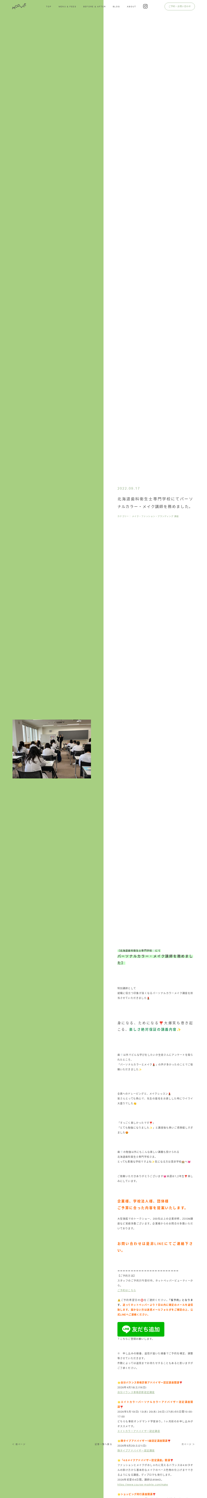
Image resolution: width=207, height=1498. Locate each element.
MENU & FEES (67, 7)
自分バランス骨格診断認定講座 (136, 1392)
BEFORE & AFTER (94, 7)
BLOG (116, 7)
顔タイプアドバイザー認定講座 (136, 1450)
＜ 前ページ (18, 1444)
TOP (49, 7)
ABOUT (131, 7)
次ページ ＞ (188, 1444)
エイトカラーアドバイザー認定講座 (138, 1431)
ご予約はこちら (126, 1290)
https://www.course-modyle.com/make (142, 1484)
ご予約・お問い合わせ (180, 6)
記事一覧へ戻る (103, 1444)
